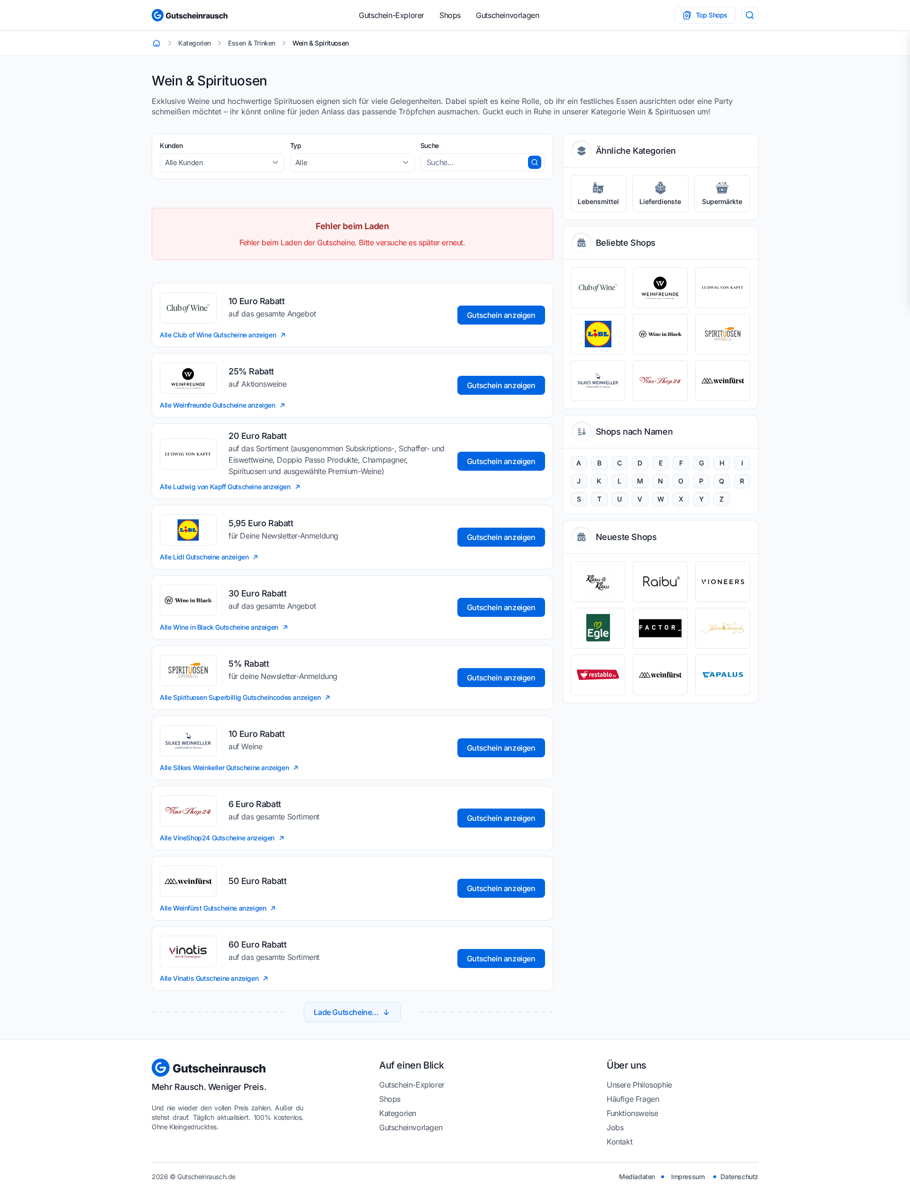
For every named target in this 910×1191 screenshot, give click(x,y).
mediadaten (637, 1176)
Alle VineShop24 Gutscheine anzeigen (217, 838)
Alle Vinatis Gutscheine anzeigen (209, 978)
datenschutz (739, 1176)
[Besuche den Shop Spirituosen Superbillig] (722, 334)
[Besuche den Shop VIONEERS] (722, 581)
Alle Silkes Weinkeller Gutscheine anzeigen (224, 767)
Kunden (171, 145)
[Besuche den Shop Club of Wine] (598, 287)
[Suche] (749, 15)
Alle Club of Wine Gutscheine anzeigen (218, 335)
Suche (429, 145)
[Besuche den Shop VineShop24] (660, 380)
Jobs (615, 1127)
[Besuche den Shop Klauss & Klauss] (598, 581)
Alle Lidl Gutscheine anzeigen (204, 557)
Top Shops (712, 15)
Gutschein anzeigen (501, 315)
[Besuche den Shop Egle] (598, 628)
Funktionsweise (632, 1113)
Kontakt (619, 1141)
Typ (295, 145)
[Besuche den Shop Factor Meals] (660, 628)
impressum (687, 1176)
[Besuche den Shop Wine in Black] (660, 334)
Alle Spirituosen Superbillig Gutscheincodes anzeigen (240, 697)
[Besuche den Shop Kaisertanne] (722, 628)
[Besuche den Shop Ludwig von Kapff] (722, 287)
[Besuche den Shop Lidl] (598, 334)
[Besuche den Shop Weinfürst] (722, 380)
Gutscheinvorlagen (507, 15)
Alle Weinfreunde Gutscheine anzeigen (217, 405)
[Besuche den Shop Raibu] (660, 581)
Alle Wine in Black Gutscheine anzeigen (219, 627)
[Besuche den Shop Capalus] (722, 674)
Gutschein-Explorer (391, 15)
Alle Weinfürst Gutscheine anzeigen (213, 908)
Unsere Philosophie (639, 1084)
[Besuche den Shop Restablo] (598, 674)
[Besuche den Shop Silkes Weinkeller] (598, 380)
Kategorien (397, 1113)
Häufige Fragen (633, 1099)
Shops (450, 15)
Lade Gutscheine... (346, 1012)
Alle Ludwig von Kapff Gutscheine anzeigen (225, 487)
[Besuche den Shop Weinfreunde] (660, 287)
